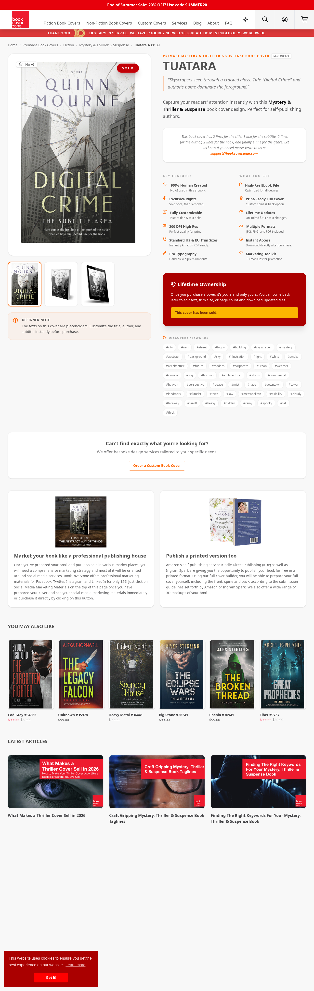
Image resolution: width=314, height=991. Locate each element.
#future (198, 366)
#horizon (207, 375)
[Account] (284, 19)
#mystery (285, 347)
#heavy (210, 403)
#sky (217, 357)
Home (12, 45)
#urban (262, 366)
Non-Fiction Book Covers (109, 23)
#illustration (237, 357)
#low (229, 394)
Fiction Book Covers (62, 23)
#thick (170, 412)
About (213, 23)
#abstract (172, 357)
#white (274, 357)
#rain (184, 347)
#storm (254, 375)
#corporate (240, 366)
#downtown (272, 384)
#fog (189, 375)
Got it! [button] (51, 977)
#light (258, 357)
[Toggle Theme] (245, 19)
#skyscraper (262, 347)
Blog (197, 23)
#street (202, 347)
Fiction (68, 45)
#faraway (172, 403)
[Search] (265, 19)
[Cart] (304, 19)
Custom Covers (152, 23)
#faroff (192, 403)
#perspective (195, 384)
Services (179, 23)
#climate (172, 375)
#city (169, 347)
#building (239, 347)
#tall (283, 403)
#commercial (277, 375)
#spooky (266, 403)
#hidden (229, 403)
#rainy (247, 403)
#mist (235, 384)
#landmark (173, 394)
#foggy (220, 347)
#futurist (195, 394)
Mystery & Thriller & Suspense (104, 45)
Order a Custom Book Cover (157, 465)
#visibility (275, 394)
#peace (218, 384)
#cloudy (295, 394)
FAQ (229, 23)
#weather (281, 366)
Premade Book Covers (40, 45)
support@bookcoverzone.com (234, 153)
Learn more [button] (75, 965)
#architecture (175, 366)
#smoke (293, 357)
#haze (252, 384)
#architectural (231, 375)
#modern (218, 366)
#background (197, 357)
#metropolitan (251, 394)
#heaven (172, 384)
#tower (294, 384)
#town (213, 394)
